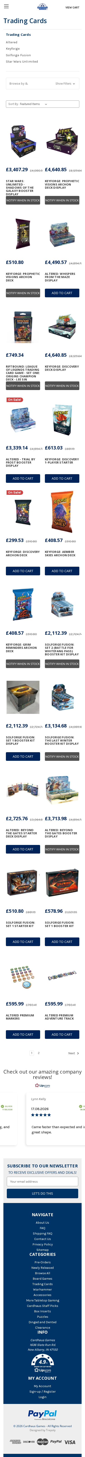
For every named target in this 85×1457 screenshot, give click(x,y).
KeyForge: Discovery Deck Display (62, 368)
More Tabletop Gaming (42, 1300)
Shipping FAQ (42, 1233)
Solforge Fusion (18, 55)
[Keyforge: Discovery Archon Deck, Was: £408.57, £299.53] (23, 512)
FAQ (42, 1228)
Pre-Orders (42, 1262)
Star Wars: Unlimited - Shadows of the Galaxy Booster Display (20, 187)
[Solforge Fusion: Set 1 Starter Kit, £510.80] (23, 883)
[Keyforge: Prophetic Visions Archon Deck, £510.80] (23, 234)
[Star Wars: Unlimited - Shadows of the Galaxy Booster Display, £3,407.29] (23, 141)
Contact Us (42, 1239)
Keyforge (13, 48)
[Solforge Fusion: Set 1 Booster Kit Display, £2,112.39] (23, 697)
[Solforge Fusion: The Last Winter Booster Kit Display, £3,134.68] (62, 697)
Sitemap (42, 1250)
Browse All (42, 1273)
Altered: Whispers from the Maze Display (60, 277)
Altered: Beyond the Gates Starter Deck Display (21, 833)
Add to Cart (62, 293)
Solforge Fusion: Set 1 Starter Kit (20, 924)
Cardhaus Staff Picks (42, 1306)
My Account (42, 1386)
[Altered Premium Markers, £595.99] (23, 975)
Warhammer (42, 1289)
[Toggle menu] (6, 6)
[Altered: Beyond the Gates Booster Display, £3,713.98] (62, 790)
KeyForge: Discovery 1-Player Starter (62, 461)
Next (72, 1053)
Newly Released (42, 1268)
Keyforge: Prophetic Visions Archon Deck (23, 277)
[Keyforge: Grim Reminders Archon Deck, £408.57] (23, 604)
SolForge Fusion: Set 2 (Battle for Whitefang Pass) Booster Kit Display (62, 649)
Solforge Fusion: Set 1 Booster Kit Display (20, 740)
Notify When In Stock (23, 200)
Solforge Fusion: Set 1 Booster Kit (59, 924)
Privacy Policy (42, 1244)
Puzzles (42, 1317)
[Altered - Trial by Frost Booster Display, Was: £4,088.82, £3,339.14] (23, 419)
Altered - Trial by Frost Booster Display (20, 462)
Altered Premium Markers (20, 1017)
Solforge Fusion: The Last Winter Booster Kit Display (62, 740)
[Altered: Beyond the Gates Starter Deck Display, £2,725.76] (23, 790)
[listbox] (34, 104)
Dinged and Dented (42, 1322)
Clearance (42, 1328)
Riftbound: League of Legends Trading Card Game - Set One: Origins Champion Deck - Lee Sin (23, 373)
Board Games (42, 1279)
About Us (42, 1223)
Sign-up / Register (42, 1392)
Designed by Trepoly (43, 1430)
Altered (11, 42)
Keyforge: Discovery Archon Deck (23, 553)
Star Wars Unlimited (22, 61)
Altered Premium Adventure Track (59, 1017)
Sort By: (13, 104)
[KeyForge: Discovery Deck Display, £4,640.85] (62, 326)
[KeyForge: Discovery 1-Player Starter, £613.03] (62, 419)
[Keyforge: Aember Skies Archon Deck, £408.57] (62, 512)
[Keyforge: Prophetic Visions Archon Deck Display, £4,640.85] (62, 141)
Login (42, 1397)
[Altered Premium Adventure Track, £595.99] (62, 975)
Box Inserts (42, 1311)
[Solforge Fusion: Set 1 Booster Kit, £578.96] (62, 883)
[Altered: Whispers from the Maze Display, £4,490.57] (62, 234)
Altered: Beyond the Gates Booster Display (61, 833)
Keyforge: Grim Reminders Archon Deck (21, 648)
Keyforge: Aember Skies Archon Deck (60, 553)
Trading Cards (42, 1284)
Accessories (42, 1295)
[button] (42, 83)
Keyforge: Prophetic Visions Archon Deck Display (62, 184)
